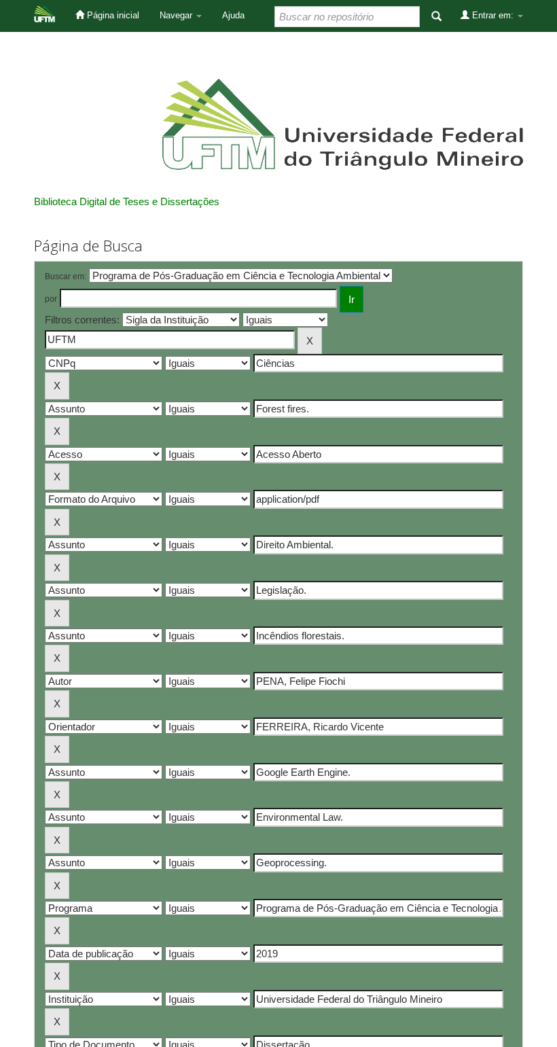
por (51, 299)
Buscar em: (65, 276)
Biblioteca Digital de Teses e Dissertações (126, 201)
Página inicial (111, 15)
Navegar (177, 15)
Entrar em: (492, 15)
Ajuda (233, 15)
